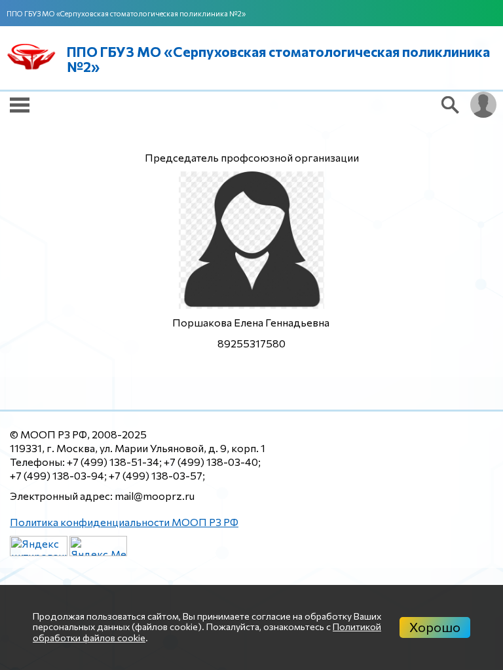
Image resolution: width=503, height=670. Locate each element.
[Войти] (483, 105)
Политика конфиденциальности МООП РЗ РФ (124, 522)
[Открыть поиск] (451, 105)
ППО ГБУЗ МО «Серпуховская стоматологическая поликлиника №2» (126, 13)
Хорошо (434, 627)
